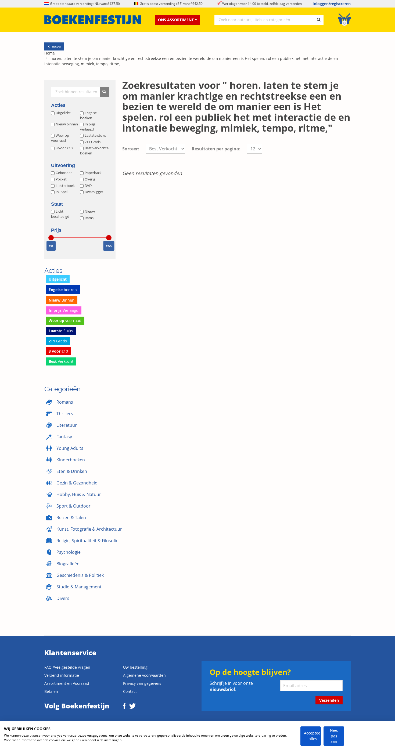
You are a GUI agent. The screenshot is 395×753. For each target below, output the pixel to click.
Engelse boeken (88, 115)
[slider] (51, 237)
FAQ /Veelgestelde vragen (67, 667)
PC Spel (61, 191)
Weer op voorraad (60, 138)
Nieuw (90, 211)
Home (49, 53)
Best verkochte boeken (94, 150)
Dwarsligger (94, 191)
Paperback (93, 172)
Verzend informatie (61, 675)
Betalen (51, 691)
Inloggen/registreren (332, 3)
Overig (90, 179)
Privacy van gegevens (142, 683)
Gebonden (64, 172)
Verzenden (329, 700)
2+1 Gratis (92, 141)
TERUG (56, 46)
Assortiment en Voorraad (66, 683)
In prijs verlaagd (87, 127)
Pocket (61, 179)
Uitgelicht (63, 112)
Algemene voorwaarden (144, 675)
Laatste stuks (95, 135)
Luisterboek (65, 185)
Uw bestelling (135, 667)
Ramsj (89, 217)
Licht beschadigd (60, 214)
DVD (88, 185)
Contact (130, 691)
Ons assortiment (176, 19)
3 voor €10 (64, 148)
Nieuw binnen (67, 124)
